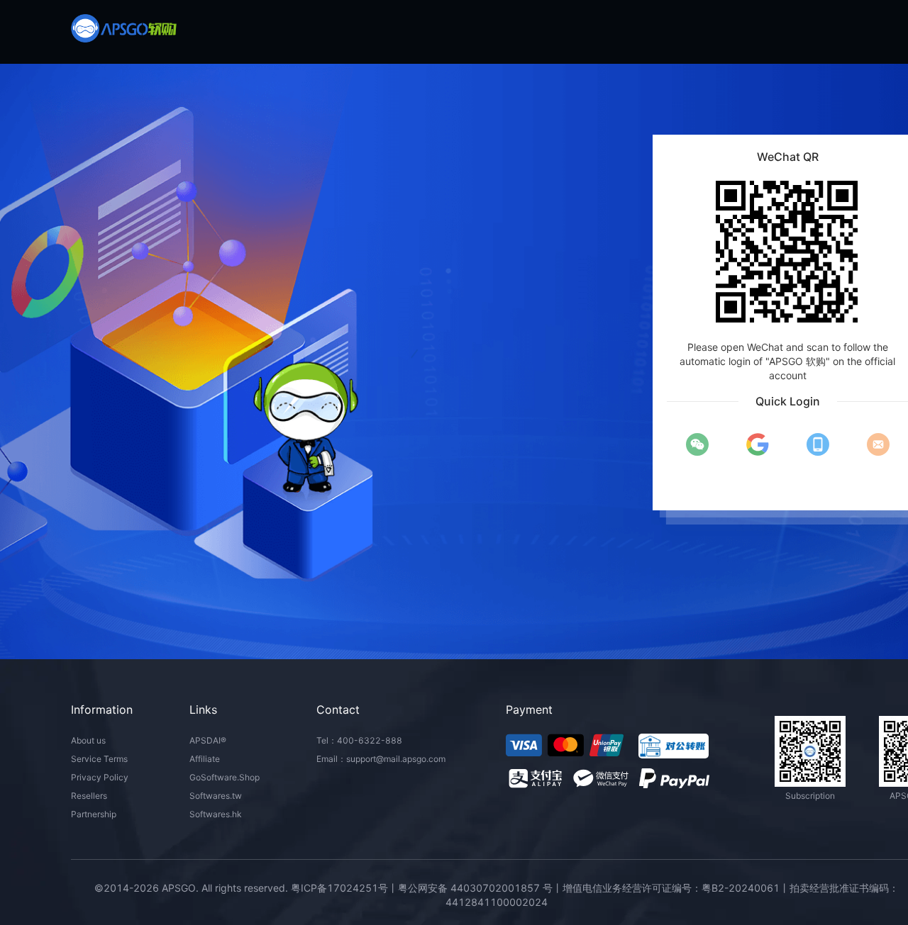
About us (88, 740)
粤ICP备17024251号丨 (344, 888)
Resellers (89, 795)
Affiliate (204, 758)
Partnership (93, 814)
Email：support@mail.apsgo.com (380, 758)
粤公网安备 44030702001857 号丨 (480, 888)
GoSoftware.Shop (224, 777)
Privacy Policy (99, 777)
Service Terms (99, 758)
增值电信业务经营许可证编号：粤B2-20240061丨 (676, 888)
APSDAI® (207, 740)
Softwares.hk (215, 814)
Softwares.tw (215, 795)
